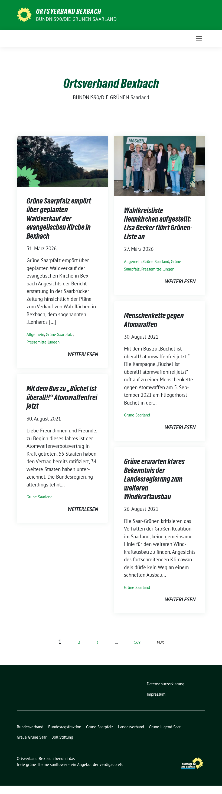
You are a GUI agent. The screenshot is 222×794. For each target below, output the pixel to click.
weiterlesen (82, 354)
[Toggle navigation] (198, 38)
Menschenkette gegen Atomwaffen (154, 319)
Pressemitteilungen (43, 342)
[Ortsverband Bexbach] (24, 14)
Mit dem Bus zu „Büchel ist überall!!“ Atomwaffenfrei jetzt (62, 397)
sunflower (58, 764)
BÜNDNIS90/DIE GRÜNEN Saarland (76, 19)
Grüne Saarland (156, 261)
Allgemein (35, 334)
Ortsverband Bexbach (68, 11)
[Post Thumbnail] (62, 160)
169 (137, 642)
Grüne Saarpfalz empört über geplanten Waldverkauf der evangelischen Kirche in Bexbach (59, 218)
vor (160, 642)
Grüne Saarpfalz (59, 334)
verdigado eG (111, 764)
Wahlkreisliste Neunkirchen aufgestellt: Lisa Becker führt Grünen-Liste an (158, 223)
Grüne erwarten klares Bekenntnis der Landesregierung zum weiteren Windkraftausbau (154, 479)
